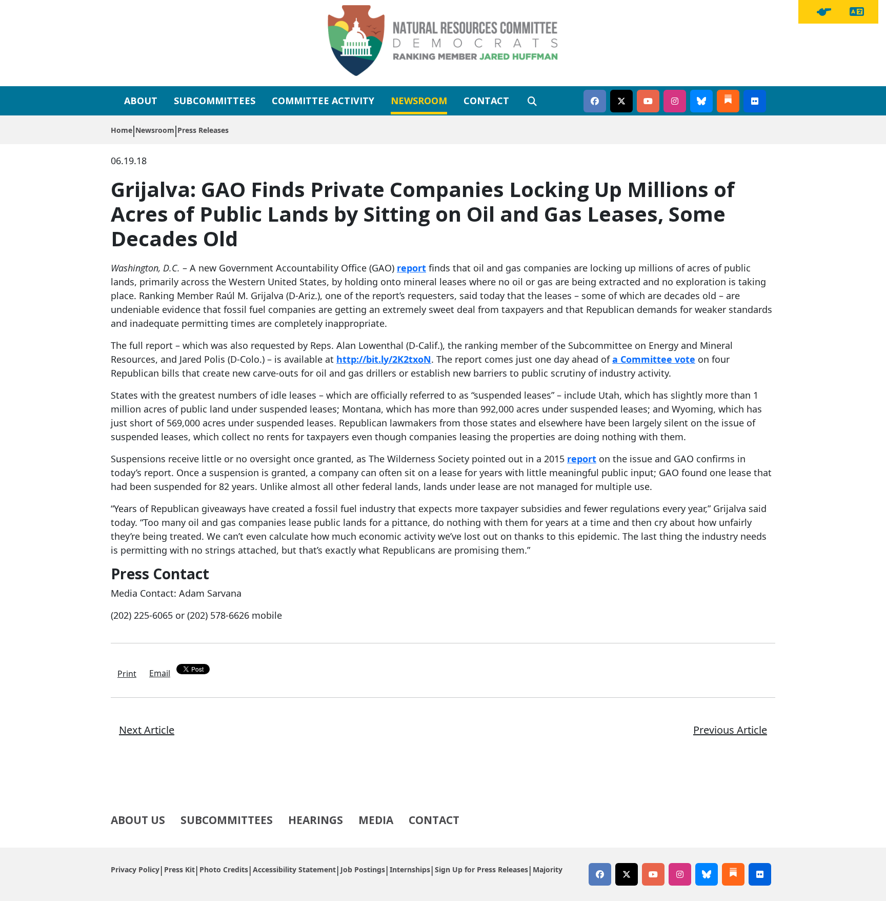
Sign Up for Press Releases (481, 869)
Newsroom (419, 100)
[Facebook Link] (594, 101)
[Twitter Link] (621, 101)
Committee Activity (323, 100)
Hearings (315, 820)
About (140, 100)
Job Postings (362, 869)
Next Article (146, 730)
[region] (824, 12)
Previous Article (730, 730)
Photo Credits (223, 869)
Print (126, 673)
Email (159, 673)
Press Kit (179, 869)
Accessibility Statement (294, 869)
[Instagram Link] (674, 101)
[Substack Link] (728, 101)
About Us (138, 820)
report (411, 268)
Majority (547, 869)
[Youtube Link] (648, 101)
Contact (486, 100)
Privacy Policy (135, 869)
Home (121, 130)
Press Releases (203, 130)
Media (375, 820)
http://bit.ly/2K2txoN (383, 359)
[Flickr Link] (754, 101)
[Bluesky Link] (701, 101)
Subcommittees (214, 100)
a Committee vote (653, 359)
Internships (410, 869)
